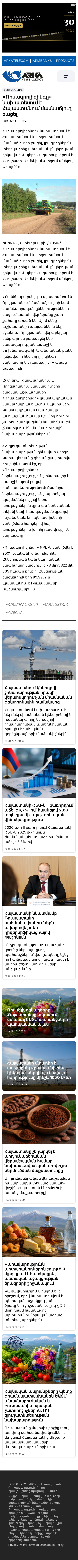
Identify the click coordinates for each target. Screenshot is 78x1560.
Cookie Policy (54, 1544)
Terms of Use (36, 1544)
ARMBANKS (42, 61)
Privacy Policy (17, 1544)
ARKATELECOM (16, 61)
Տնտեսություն (13, 90)
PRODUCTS (65, 61)
